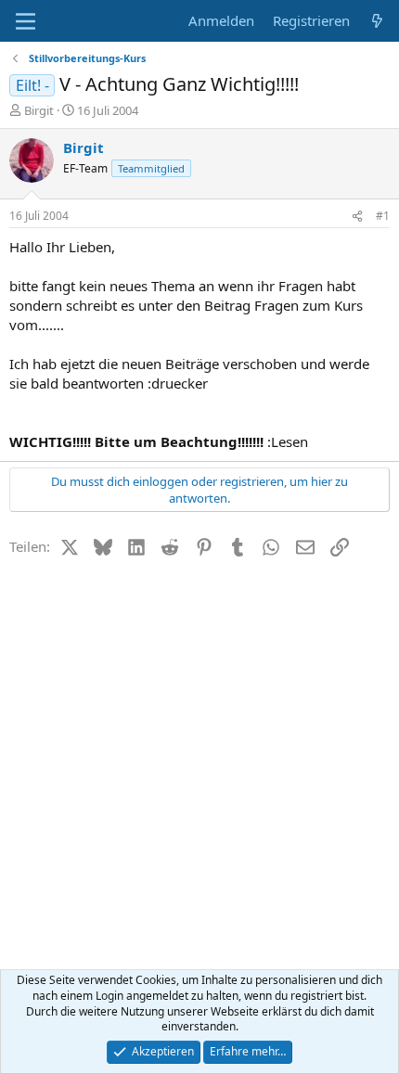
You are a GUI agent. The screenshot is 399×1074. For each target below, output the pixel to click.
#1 (383, 216)
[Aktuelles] (377, 21)
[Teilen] (357, 216)
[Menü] (25, 21)
